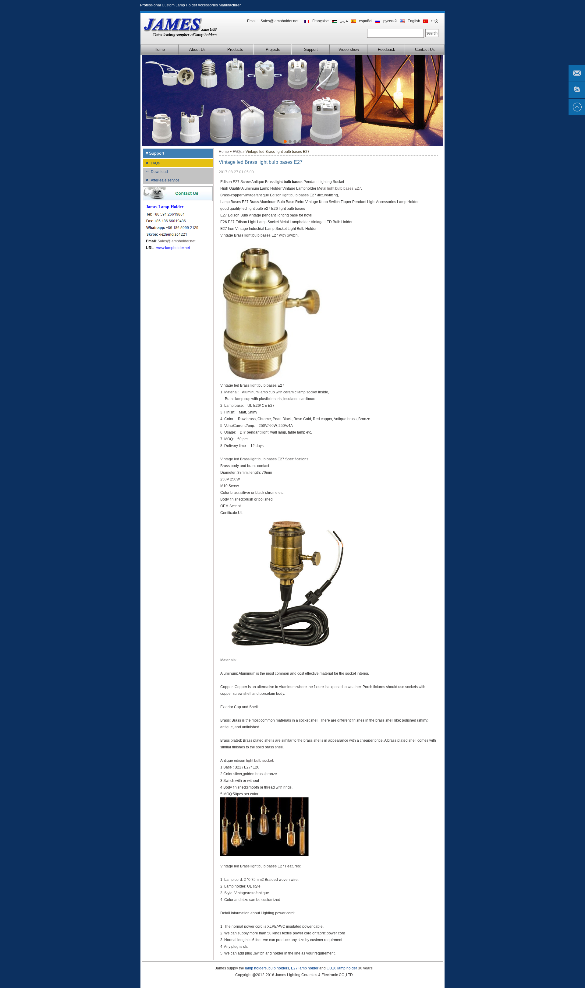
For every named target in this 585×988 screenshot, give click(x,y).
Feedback (386, 49)
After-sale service (165, 180)
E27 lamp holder (304, 968)
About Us (197, 49)
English (414, 21)
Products (235, 49)
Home (159, 49)
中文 (434, 21)
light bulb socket (259, 760)
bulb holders (278, 968)
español (365, 21)
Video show (349, 49)
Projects (273, 49)
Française (320, 21)
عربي (344, 21)
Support (311, 49)
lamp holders (256, 968)
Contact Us (425, 49)
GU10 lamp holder (342, 968)
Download (159, 172)
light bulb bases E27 (344, 188)
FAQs (155, 163)
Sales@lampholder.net (279, 21)
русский (390, 21)
